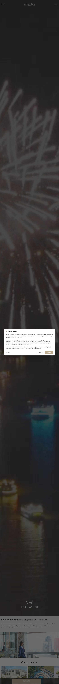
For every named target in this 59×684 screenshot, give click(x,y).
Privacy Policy (48, 347)
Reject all (8, 352)
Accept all (49, 352)
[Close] (52, 331)
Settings (40, 352)
